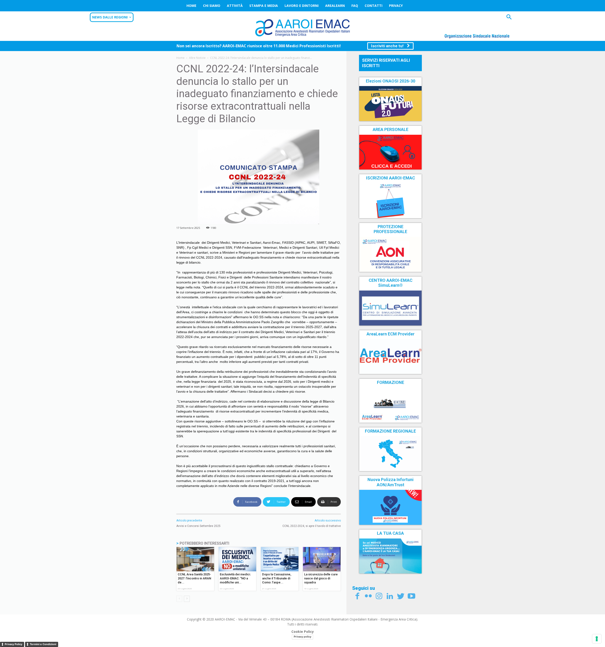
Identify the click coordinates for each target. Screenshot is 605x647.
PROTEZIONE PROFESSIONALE (390, 229)
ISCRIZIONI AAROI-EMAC (390, 177)
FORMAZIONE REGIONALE (390, 431)
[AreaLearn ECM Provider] (390, 356)
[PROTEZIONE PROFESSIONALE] (390, 254)
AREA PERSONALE (390, 129)
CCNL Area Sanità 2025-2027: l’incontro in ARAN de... (194, 578)
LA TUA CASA (390, 533)
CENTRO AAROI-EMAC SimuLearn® (390, 283)
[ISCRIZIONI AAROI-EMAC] (390, 200)
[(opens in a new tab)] (390, 152)
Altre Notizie (197, 58)
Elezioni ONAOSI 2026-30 (390, 80)
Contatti (373, 5)
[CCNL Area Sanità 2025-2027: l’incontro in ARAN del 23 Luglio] (195, 559)
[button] (509, 17)
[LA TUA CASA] (390, 555)
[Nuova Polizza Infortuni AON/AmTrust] (390, 507)
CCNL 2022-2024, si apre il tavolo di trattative (311, 526)
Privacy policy (302, 636)
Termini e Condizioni (43, 644)
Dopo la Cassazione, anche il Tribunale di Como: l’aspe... (276, 578)
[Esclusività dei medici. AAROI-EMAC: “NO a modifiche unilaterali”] (237, 559)
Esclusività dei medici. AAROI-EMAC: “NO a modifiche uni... (235, 578)
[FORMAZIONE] (390, 405)
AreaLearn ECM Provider (391, 333)
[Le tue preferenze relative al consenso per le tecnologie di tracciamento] (596, 638)
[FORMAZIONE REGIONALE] (390, 453)
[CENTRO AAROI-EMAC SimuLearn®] (390, 308)
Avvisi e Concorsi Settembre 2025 (198, 526)
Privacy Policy (13, 644)
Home (191, 5)
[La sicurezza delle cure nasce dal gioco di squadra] (322, 559)
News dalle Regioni (110, 17)
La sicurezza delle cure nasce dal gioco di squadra (321, 578)
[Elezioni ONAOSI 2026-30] (390, 103)
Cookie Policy (302, 631)
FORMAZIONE (390, 382)
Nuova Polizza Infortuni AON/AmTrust (390, 482)
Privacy (396, 5)
